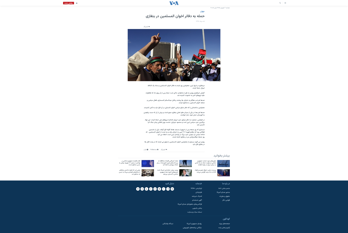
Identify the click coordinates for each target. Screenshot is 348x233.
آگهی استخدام (197, 200)
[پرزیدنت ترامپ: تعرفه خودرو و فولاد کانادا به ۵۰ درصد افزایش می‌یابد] (223, 172)
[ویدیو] (76, 3)
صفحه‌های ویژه (224, 224)
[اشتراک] (138, 189)
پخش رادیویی (197, 208)
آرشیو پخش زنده (224, 227)
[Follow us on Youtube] (159, 189)
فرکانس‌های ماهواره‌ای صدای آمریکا (190, 204)
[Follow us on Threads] (151, 189)
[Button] (147, 26)
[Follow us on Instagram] (155, 189)
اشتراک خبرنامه (197, 196)
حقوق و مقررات (224, 196)
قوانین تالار (226, 200)
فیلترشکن (198, 192)
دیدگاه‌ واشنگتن (167, 224)
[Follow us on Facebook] (172, 189)
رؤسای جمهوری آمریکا (194, 224)
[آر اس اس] (146, 189)
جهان (202, 11)
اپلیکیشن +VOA (196, 188)
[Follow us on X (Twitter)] (163, 189)
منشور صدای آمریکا (223, 192)
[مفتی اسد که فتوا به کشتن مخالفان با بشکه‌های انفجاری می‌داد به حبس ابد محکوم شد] (147, 172)
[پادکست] (142, 189)
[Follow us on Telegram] (168, 189)
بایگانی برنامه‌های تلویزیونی (192, 227)
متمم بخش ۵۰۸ (224, 188)
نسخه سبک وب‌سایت (194, 212)
